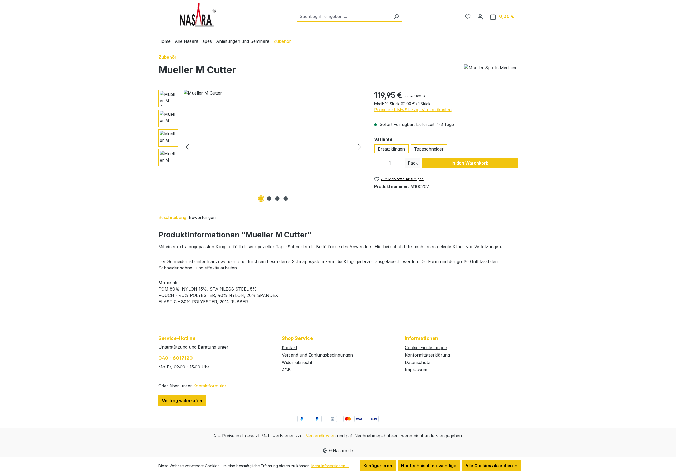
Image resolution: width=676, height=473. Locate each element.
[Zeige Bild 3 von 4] (277, 198)
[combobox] (343, 16)
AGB (286, 369)
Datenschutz (417, 362)
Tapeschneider (429, 149)
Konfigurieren (377, 465)
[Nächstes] (359, 146)
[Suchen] (396, 16)
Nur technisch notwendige (428, 465)
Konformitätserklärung (427, 355)
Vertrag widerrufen (182, 400)
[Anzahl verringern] (379, 163)
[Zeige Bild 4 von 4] (286, 198)
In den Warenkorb (470, 163)
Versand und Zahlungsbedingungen (317, 355)
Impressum (416, 369)
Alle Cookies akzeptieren (491, 465)
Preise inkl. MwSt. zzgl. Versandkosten (413, 109)
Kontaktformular (209, 385)
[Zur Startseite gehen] (198, 15)
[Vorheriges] (187, 146)
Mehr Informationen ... (330, 465)
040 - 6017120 (175, 358)
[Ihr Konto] (480, 16)
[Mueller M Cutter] (273, 146)
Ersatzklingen (391, 149)
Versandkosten (321, 435)
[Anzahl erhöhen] (400, 163)
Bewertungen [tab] (202, 217)
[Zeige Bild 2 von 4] (269, 198)
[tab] (172, 217)
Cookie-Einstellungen (426, 347)
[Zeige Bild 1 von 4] (261, 198)
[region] (261, 146)
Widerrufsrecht (297, 362)
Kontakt (289, 347)
